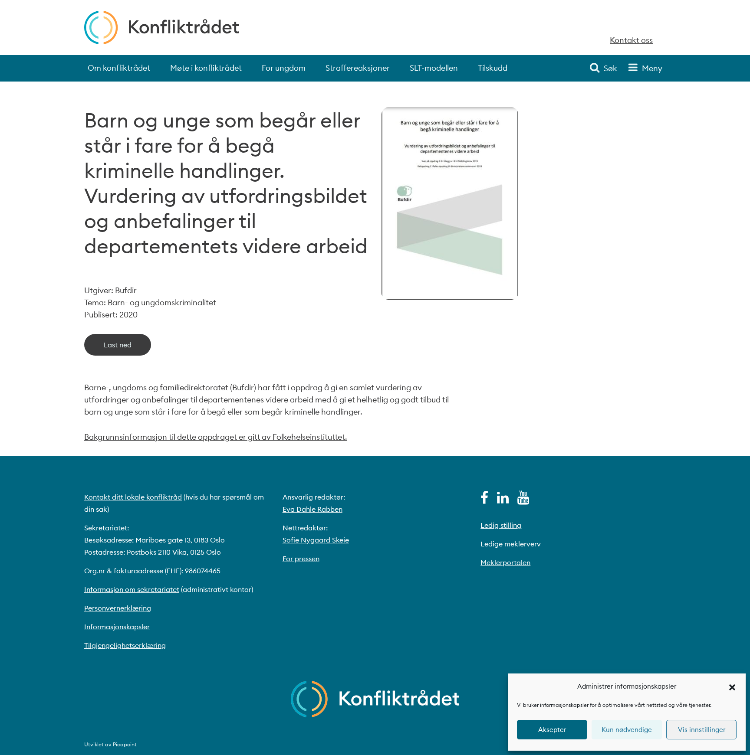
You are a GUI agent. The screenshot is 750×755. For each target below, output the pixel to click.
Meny (652, 68)
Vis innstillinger (701, 730)
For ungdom (284, 68)
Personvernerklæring (117, 608)
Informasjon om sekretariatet (131, 589)
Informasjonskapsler (117, 626)
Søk (610, 68)
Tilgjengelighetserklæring (125, 645)
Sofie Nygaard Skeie (316, 540)
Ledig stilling (500, 525)
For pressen (301, 558)
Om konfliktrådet (119, 68)
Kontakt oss (631, 40)
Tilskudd (492, 68)
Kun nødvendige (627, 730)
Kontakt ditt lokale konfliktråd (133, 497)
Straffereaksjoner (358, 68)
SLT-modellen (434, 68)
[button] (732, 686)
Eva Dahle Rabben (312, 509)
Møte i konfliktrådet (206, 68)
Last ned (118, 344)
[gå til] (484, 500)
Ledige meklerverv (510, 543)
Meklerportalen (505, 562)
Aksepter (552, 730)
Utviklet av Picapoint (110, 744)
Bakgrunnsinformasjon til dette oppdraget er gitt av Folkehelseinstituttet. (215, 437)
